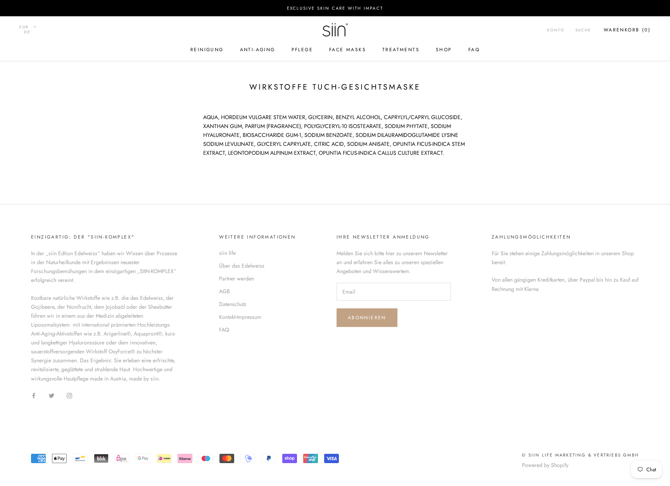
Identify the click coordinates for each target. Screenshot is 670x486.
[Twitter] (51, 395)
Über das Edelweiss (241, 266)
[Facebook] (33, 395)
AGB (224, 291)
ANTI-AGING (257, 50)
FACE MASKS (347, 50)
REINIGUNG (207, 50)
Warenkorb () (627, 29)
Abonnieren (367, 317)
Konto (556, 30)
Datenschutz (232, 304)
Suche (583, 30)
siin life (227, 253)
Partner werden (236, 278)
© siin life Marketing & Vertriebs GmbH (580, 455)
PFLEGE (302, 50)
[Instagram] (69, 395)
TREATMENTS (401, 50)
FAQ (474, 50)
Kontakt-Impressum (240, 317)
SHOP (444, 50)
